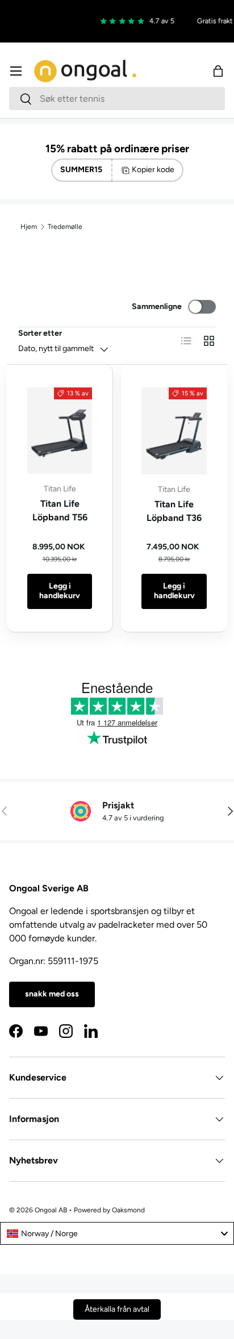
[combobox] (117, 98)
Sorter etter (40, 333)
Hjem (28, 227)
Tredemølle (65, 227)
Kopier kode (153, 169)
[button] (218, 71)
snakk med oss (52, 994)
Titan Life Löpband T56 (59, 510)
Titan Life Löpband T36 (174, 511)
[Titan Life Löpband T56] (59, 430)
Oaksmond (128, 1210)
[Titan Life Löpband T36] (174, 430)
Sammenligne (157, 306)
